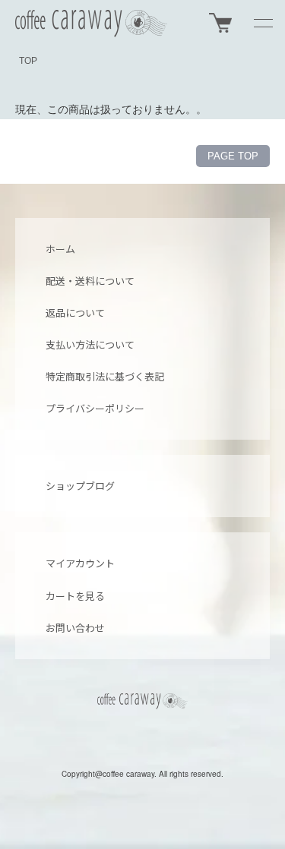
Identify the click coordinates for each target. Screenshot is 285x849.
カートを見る (75, 596)
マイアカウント (80, 563)
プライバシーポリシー (95, 408)
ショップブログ (80, 485)
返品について (75, 312)
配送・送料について (90, 280)
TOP (28, 60)
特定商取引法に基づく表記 (105, 376)
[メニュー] (262, 23)
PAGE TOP (232, 156)
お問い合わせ (75, 627)
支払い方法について (90, 344)
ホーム (60, 248)
